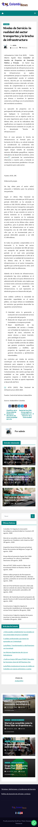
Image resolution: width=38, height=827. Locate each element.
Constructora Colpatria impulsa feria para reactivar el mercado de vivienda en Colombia (18, 617)
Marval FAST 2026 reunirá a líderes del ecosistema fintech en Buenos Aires (16, 566)
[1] (5, 387)
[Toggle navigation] (35, 13)
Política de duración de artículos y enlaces (16, 793)
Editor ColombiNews (23, 462)
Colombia (6, 24)
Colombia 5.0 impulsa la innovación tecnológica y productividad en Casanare (17, 530)
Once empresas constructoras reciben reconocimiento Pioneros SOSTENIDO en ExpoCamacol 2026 (18, 460)
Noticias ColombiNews (18, 454)
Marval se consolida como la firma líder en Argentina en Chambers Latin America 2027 (18, 539)
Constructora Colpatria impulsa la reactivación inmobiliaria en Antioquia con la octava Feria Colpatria (18, 608)
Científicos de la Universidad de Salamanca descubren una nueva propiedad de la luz (11, 415)
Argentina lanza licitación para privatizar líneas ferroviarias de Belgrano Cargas (17, 548)
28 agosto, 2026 (11, 707)
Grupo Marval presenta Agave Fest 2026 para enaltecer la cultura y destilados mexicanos (17, 558)
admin (14, 45)
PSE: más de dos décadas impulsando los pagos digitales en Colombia (16, 500)
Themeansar (18, 823)
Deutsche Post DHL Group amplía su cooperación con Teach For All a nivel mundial (25, 414)
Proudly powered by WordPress (12, 821)
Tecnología (22, 698)
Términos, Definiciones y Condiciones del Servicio (18, 789)
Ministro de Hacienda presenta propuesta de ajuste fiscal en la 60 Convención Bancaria (18, 598)
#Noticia (24, 47)
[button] (34, 823)
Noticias (14, 474)
